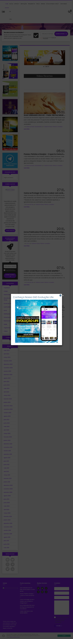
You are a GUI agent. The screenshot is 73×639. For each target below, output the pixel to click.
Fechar (60, 295)
